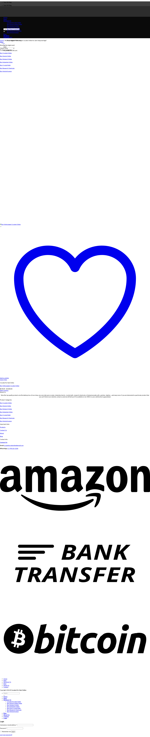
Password (3, 728)
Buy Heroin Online (5, 56)
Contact (6, 37)
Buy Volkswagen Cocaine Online (9, 386)
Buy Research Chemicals (14, 31)
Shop (4, 680)
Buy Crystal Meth (5, 65)
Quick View (3, 379)
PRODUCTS (7, 682)
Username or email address (8, 725)
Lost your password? (6, 735)
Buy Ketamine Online (13, 27)
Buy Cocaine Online (6, 53)
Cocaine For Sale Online (14, 701)
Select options (4, 390)
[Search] (4, 31)
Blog (4, 34)
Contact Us (3, 430)
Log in (13, 731)
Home (2, 40)
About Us (6, 36)
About (2, 433)
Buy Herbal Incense (13, 32)
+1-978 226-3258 (12, 448)
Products (2, 427)
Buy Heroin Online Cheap (14, 24)
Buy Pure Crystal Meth (13, 29)
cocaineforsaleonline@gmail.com (14, 445)
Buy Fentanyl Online (13, 26)
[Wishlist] (0, 226)
